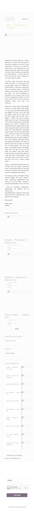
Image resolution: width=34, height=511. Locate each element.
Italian (6, 99)
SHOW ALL (25, 19)
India (27, 95)
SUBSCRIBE (17, 495)
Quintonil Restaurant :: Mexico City (17, 278)
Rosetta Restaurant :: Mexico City (17, 241)
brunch (7, 76)
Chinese (14, 95)
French (25, 97)
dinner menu (19, 99)
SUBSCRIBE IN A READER (14, 455)
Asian (27, 101)
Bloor (27, 66)
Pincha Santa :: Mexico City (17, 316)
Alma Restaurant (16, 66)
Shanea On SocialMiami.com (13, 458)
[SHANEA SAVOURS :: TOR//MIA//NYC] (17, 3)
